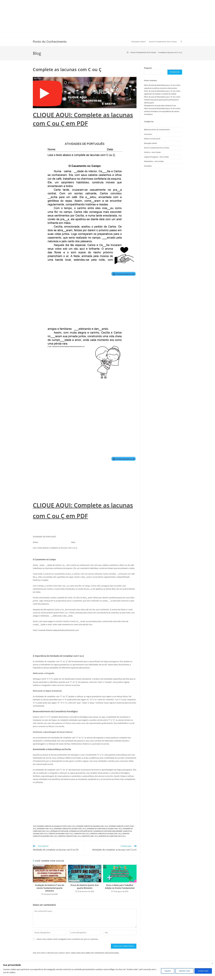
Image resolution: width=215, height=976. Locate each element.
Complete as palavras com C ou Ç (60, 833)
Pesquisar (148, 68)
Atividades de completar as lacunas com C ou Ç (104, 829)
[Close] (212, 963)
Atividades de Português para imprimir (107, 831)
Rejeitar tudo (184, 971)
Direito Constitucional (152, 139)
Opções (168, 971)
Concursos (148, 134)
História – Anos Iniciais (152, 152)
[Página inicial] (127, 52)
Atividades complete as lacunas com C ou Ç (70, 829)
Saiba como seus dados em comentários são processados (95, 953)
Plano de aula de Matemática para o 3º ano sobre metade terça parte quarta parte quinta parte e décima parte (162, 100)
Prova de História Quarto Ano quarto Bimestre (85, 886)
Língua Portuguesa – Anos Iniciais (156, 157)
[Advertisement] (74, 17)
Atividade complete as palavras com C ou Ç (92, 826)
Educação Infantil (150, 143)
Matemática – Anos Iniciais (154, 161)
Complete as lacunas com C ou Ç (170, 52)
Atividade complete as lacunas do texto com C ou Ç (56, 826)
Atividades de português (59, 831)
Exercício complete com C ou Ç (69, 836)
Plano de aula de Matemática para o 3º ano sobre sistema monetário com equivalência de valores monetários (162, 111)
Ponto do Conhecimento (50, 41)
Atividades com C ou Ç (45, 829)
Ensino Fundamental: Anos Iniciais (156, 148)
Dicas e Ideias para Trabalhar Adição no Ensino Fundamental (119, 886)
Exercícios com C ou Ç (90, 836)
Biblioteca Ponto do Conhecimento (157, 129)
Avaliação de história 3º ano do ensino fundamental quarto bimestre (49, 888)
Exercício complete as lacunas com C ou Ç (106, 833)
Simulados (148, 166)
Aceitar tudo (203, 971)
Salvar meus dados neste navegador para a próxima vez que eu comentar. (68, 939)
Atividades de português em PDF (81, 831)
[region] (107, 968)
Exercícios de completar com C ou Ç (112, 836)
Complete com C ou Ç (82, 833)
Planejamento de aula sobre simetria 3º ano (160, 105)
